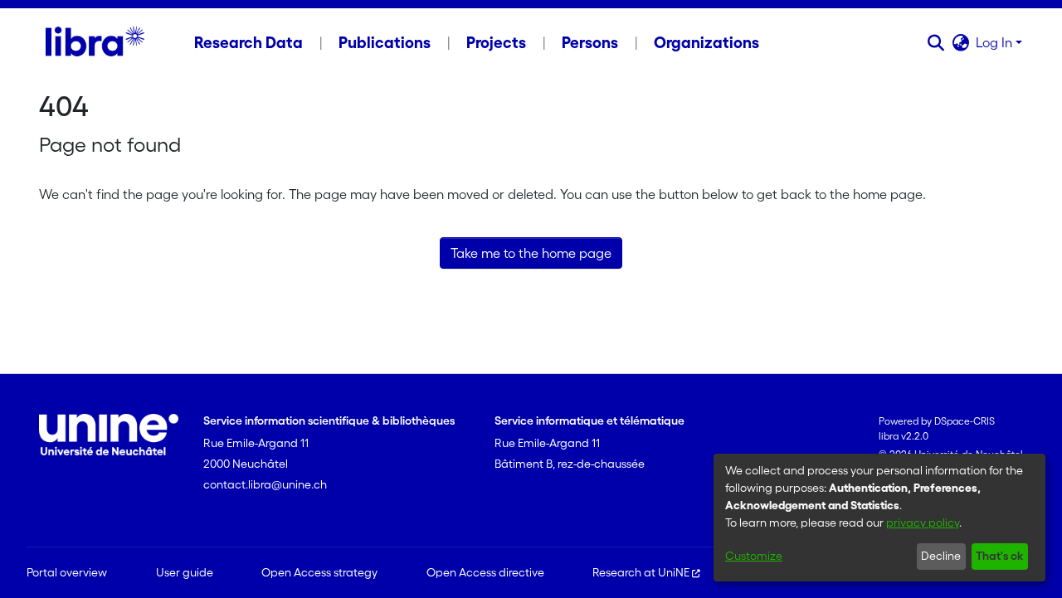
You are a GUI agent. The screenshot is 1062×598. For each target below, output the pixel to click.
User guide (184, 572)
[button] (935, 42)
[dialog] (879, 517)
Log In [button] (996, 42)
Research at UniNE (640, 572)
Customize (753, 555)
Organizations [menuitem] (706, 42)
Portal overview (67, 572)
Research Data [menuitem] (248, 42)
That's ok (999, 555)
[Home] (95, 42)
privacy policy (922, 522)
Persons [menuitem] (590, 42)
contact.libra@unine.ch (265, 484)
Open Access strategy (319, 572)
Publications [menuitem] (385, 42)
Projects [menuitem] (496, 42)
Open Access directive (485, 572)
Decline (941, 555)
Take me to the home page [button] (531, 253)
